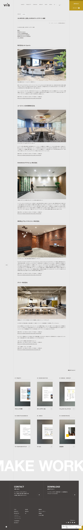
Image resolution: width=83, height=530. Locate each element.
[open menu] (6, 265)
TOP (49, 23)
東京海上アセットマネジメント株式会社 (24, 36)
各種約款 (40, 509)
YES (67, 527)
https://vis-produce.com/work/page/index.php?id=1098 (29, 333)
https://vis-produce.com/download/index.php (27, 343)
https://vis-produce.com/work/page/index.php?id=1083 (29, 213)
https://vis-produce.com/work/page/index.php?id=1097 (29, 155)
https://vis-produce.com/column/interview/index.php (29, 349)
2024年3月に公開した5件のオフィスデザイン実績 (62, 23)
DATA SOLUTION (17, 516)
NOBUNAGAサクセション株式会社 (23, 34)
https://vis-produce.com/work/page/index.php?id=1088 (29, 98)
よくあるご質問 (41, 515)
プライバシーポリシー (69, 525)
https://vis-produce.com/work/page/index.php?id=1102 (29, 274)
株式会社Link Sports (22, 31)
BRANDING (16, 515)
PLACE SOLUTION (17, 518)
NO (76, 527)
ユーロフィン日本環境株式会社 (23, 33)
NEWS (52, 23)
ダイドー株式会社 (20, 37)
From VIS (55, 23)
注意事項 (40, 513)
